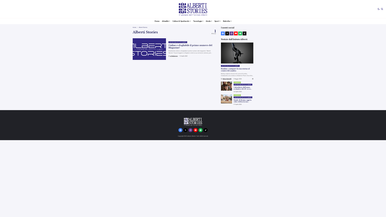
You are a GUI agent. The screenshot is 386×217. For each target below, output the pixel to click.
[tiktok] (244, 33)
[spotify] (240, 33)
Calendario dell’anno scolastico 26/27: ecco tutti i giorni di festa (242, 89)
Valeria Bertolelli (227, 79)
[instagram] (231, 33)
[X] (227, 33)
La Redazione (174, 56)
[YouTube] (236, 33)
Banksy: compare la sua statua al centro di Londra (235, 70)
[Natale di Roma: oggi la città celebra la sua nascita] (226, 98)
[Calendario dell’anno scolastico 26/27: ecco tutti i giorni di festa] (226, 86)
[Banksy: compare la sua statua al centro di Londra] (237, 52)
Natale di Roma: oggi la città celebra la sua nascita (242, 101)
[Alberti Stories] (193, 9)
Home (134, 27)
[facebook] (223, 33)
